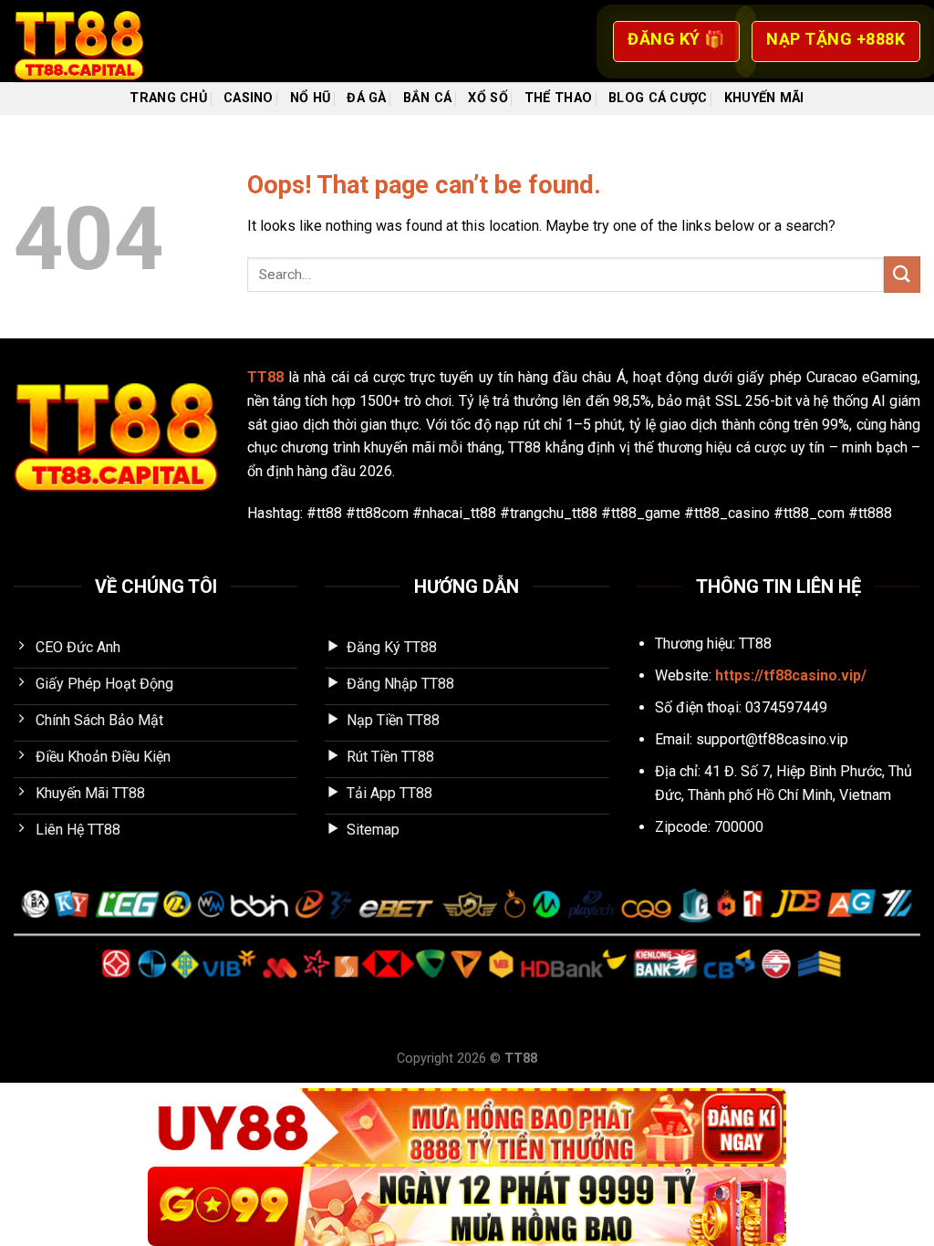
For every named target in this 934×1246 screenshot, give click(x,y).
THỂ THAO (558, 98)
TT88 (265, 377)
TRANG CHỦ (168, 98)
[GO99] (467, 1206)
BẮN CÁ (427, 98)
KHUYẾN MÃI (764, 98)
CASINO (248, 98)
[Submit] (902, 274)
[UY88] (467, 1128)
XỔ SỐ (487, 98)
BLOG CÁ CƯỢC (657, 98)
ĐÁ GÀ (366, 98)
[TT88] (105, 41)
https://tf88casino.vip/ (791, 675)
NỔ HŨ (310, 98)
